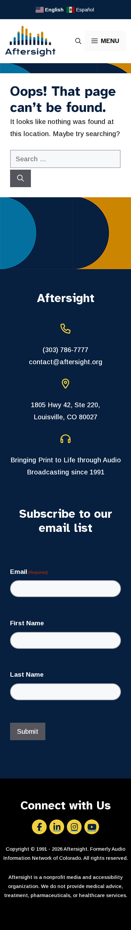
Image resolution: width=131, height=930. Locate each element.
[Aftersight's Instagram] (74, 826)
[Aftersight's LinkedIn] (56, 826)
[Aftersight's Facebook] (39, 826)
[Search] (20, 178)
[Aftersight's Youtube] (91, 826)
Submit (27, 731)
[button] (78, 41)
